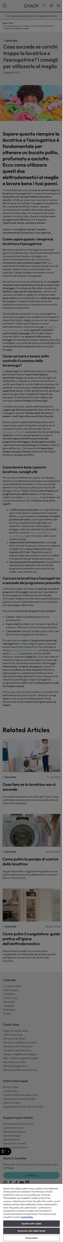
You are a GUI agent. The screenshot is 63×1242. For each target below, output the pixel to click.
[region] (31, 1212)
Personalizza (31, 1238)
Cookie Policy (27, 1217)
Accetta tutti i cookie (32, 1223)
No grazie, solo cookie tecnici (31, 1230)
